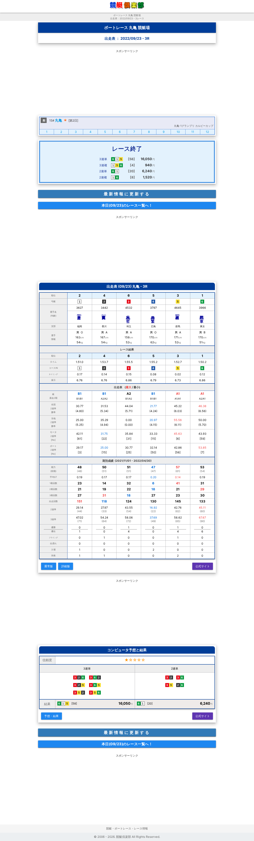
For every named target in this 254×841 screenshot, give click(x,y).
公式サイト (202, 566)
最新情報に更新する (127, 194)
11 (192, 132)
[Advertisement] (127, 82)
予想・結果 (51, 716)
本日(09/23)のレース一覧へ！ (127, 205)
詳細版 (65, 566)
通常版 (48, 566)
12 (207, 132)
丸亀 (58, 120)
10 (178, 132)
